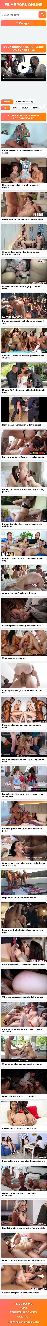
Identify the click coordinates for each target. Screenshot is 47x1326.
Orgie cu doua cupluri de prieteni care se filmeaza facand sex (20, 253)
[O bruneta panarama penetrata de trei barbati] (23, 982)
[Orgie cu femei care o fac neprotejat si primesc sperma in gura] (23, 848)
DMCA (23, 1308)
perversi (36, 108)
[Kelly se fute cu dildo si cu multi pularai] (23, 1113)
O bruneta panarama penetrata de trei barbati (22, 997)
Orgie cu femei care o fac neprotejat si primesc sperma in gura (23, 864)
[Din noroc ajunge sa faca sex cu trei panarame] (23, 442)
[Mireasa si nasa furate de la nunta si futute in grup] (23, 543)
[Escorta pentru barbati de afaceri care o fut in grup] (23, 915)
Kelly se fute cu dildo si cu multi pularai (20, 1128)
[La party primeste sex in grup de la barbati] (23, 610)
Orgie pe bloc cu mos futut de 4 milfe (19, 898)
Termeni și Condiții (23, 1312)
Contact (23, 1316)
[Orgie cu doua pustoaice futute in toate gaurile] (23, 1245)
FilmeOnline (23, 5)
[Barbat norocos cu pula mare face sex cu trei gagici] (23, 135)
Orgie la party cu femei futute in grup (19, 593)
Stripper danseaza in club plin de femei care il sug (23, 322)
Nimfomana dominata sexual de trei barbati (21, 425)
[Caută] (42, 14)
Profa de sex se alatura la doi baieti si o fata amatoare (22, 1030)
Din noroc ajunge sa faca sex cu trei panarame (23, 457)
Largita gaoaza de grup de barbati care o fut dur (22, 691)
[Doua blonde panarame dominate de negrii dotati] (23, 710)
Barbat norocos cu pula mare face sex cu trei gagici (22, 152)
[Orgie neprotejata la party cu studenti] (23, 1081)
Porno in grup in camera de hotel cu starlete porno (22, 830)
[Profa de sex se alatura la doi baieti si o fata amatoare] (23, 1014)
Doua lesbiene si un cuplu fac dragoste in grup (23, 1161)
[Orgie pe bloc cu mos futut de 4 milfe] (23, 882)
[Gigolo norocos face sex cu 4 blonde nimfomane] (23, 1178)
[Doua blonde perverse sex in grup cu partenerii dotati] (23, 744)
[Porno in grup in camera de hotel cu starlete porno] (23, 813)
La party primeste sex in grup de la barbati (21, 625)
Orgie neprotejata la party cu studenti (19, 1096)
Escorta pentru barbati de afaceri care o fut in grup (22, 931)
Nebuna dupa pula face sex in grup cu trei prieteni (21, 186)
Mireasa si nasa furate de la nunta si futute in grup (22, 559)
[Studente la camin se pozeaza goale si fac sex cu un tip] (23, 340)
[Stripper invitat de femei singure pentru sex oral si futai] (23, 509)
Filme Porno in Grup (24, 102)
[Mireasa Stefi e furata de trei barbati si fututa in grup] (23, 375)
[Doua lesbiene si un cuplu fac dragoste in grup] (23, 1145)
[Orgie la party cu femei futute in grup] (23, 578)
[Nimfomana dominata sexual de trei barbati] (23, 409)
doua (15, 108)
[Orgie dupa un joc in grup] (23, 643)
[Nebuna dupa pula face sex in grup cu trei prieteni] (23, 170)
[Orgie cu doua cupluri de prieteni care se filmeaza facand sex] (23, 237)
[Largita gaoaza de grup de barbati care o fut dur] (23, 675)
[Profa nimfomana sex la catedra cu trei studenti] (23, 949)
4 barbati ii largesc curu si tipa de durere (20, 1293)
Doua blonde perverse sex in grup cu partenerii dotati (23, 760)
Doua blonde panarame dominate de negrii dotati (21, 726)
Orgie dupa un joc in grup (14, 658)
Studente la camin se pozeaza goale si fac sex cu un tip (23, 357)
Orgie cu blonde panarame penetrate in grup (22, 1064)
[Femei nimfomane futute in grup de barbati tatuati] (23, 271)
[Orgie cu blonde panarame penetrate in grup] (23, 1048)
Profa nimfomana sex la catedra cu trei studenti (23, 965)
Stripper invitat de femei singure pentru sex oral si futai (22, 525)
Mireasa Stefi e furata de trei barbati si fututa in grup (23, 391)
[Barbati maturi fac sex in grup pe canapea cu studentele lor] (23, 779)
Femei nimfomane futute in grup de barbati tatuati (21, 287)
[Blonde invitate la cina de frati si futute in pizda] (23, 1213)
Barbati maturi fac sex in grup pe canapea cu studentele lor (22, 795)
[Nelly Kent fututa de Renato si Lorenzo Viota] (23, 204)
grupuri (25, 108)
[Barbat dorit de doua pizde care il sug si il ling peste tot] (23, 474)
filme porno (23, 1303)
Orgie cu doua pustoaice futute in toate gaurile (23, 1260)
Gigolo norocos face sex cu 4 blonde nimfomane (19, 1194)
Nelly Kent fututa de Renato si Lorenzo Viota (22, 219)
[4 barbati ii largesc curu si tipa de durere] (23, 1277)
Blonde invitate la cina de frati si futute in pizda (23, 1228)
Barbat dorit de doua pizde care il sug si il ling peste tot (23, 490)
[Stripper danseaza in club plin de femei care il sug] (23, 306)
